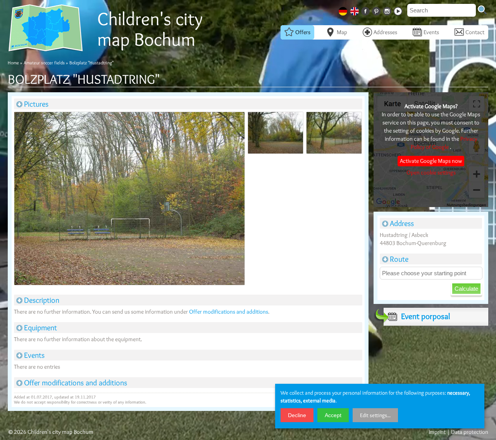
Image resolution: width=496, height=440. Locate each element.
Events (431, 32)
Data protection (469, 431)
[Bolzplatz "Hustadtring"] (129, 200)
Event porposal (425, 316)
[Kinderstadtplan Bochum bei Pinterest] (377, 9)
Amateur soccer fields (44, 63)
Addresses (385, 32)
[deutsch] (343, 9)
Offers (302, 32)
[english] (355, 9)
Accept (333, 415)
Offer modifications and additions (228, 311)
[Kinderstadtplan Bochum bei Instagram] (387, 9)
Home (13, 63)
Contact (474, 32)
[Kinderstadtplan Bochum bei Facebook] (366, 9)
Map (342, 32)
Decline (297, 415)
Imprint (437, 431)
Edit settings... (375, 415)
